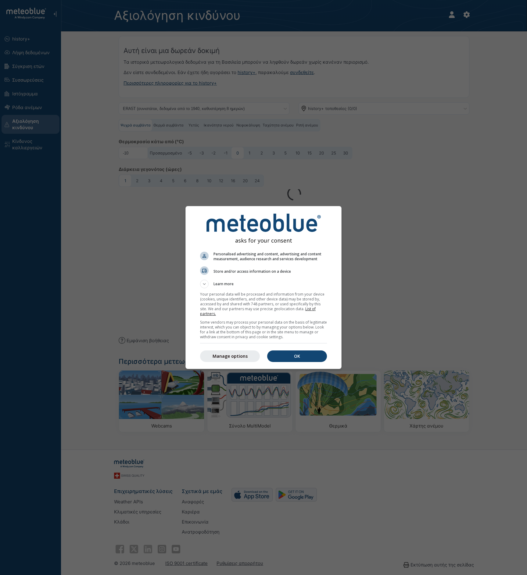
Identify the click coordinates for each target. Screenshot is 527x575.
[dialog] (263, 287)
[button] (263, 284)
